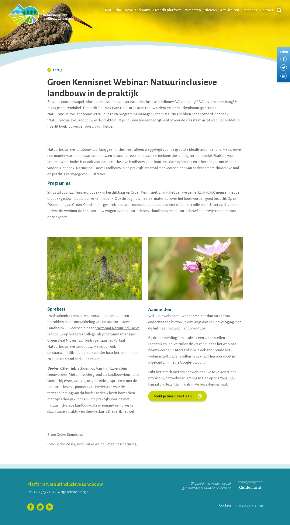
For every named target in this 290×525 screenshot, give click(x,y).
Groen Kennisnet (69, 435)
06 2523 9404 (44, 492)
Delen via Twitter (283, 67)
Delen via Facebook (283, 59)
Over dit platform (167, 10)
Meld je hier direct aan (173, 396)
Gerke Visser (65, 444)
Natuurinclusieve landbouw (127, 10)
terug (58, 69)
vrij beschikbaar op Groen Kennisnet (128, 192)
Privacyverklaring (249, 505)
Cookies (225, 505)
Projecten (193, 10)
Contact (266, 10)
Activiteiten (229, 10)
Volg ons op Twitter (40, 507)
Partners (249, 10)
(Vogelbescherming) (121, 444)
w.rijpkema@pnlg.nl (74, 492)
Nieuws (210, 10)
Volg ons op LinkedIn (49, 507)
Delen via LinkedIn (283, 76)
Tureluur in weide (90, 444)
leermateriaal (159, 199)
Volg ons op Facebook (30, 507)
